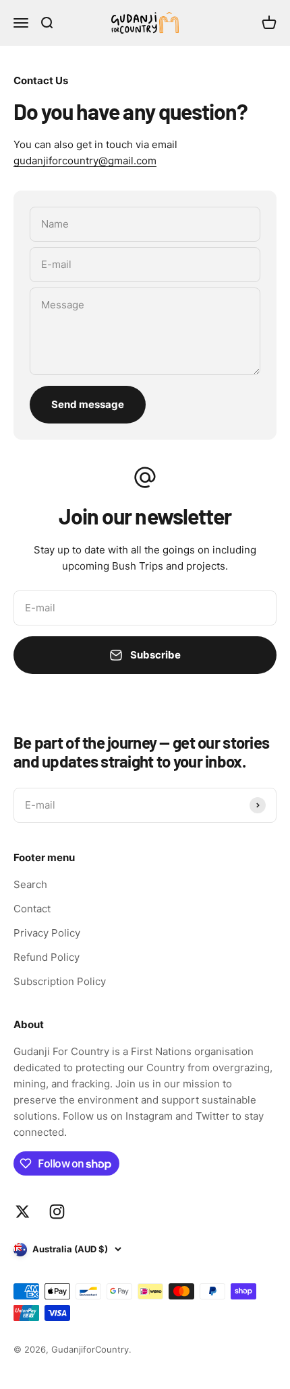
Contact (32, 908)
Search (30, 884)
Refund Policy (46, 957)
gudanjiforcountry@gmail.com (84, 160)
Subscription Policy (59, 981)
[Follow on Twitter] (22, 1211)
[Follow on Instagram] (57, 1211)
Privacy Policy (46, 932)
